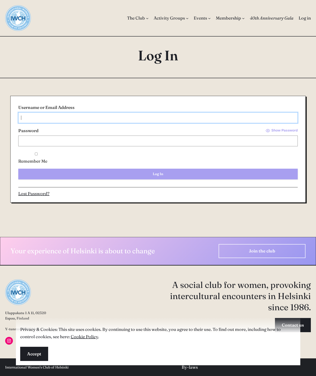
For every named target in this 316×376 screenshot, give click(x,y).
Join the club (262, 251)
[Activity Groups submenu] (187, 18)
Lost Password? (33, 193)
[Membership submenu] (243, 18)
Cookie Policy (84, 336)
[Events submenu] (209, 18)
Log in (305, 18)
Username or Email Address (46, 107)
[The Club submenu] (147, 18)
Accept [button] (34, 353)
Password (28, 130)
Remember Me (32, 161)
